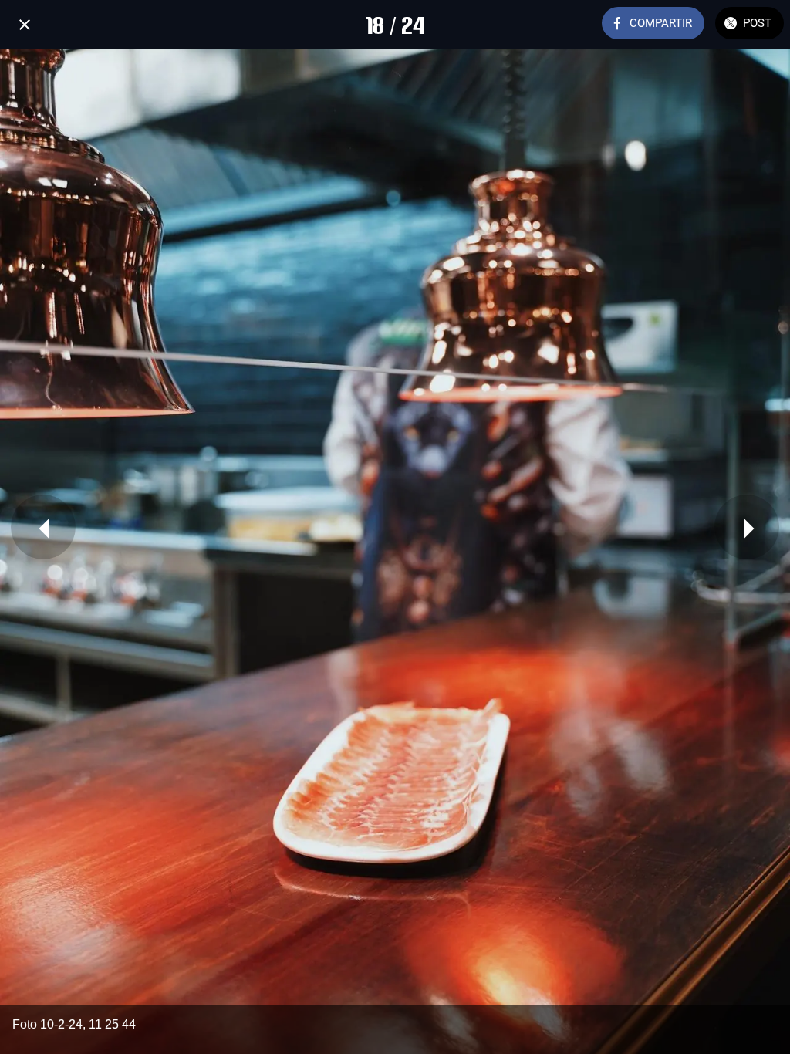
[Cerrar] (24, 24)
